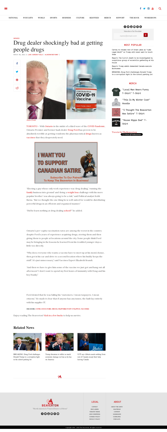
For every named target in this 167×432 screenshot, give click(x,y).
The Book (134, 18)
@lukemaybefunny (52, 54)
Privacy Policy (94, 419)
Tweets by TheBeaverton (124, 132)
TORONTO (31, 126)
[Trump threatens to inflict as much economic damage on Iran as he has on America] (59, 342)
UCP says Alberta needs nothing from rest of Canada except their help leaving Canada (91, 357)
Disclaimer (95, 409)
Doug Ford (73, 130)
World (41, 18)
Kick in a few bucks (53, 315)
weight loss (73, 192)
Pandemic (100, 126)
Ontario (16, 38)
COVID (91, 126)
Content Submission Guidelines (117, 414)
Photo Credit (31, 120)
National (13, 18)
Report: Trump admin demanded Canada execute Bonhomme (132, 67)
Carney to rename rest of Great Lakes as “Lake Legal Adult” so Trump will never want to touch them (132, 52)
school (67, 210)
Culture (80, 18)
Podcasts (28, 18)
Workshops (150, 18)
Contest (95, 406)
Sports (53, 18)
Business (66, 18)
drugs (89, 133)
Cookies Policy (94, 416)
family (29, 192)
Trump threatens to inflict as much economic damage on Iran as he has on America (58, 357)
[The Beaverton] (14, 8)
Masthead (117, 409)
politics (76, 309)
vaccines (30, 137)
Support (120, 18)
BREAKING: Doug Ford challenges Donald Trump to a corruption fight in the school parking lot (26, 357)
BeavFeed (94, 18)
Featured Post (65, 309)
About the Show (117, 406)
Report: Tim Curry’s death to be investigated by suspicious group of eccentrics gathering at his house (133, 60)
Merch (107, 18)
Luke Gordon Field (35, 54)
